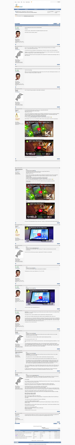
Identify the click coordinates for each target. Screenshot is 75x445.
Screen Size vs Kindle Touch (21, 435)
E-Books (35, 9)
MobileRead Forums (18, 11)
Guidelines (26, 9)
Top (60, 442)
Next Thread (39, 426)
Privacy (58, 442)
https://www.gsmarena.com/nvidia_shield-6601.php (38, 116)
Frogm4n (17, 414)
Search (56, 9)
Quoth (16, 47)
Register (18, 9)
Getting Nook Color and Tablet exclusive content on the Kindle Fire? (23, 436)
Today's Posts (46, 9)
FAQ (52, 442)
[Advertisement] (37, 20)
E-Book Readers (24, 11)
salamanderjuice (19, 169)
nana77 (17, 110)
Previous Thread (36, 426)
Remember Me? (58, 11)
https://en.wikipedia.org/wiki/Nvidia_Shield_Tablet (32, 120)
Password (48, 12)
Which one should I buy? (30, 11)
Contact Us (50, 442)
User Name (48, 11)
